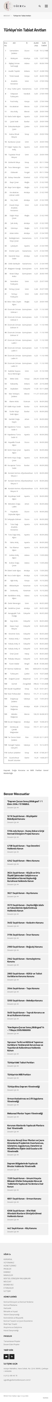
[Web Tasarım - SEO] (45, 1398)
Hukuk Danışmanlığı (11, 1330)
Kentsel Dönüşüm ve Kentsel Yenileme (18, 1302)
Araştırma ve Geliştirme (13, 1327)
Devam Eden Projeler (11, 1344)
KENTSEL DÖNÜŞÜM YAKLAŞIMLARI (17, 1278)
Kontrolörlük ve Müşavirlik (13, 1317)
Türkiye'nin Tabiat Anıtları (22, 16)
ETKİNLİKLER (9, 1288)
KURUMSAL (8, 1259)
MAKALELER (8, 1275)
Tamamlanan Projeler (12, 1341)
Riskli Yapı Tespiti (10, 1324)
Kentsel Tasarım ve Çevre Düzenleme (18, 1321)
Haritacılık (7, 1308)
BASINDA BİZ (9, 1284)
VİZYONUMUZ (9, 1262)
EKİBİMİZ (7, 1272)
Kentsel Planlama (10, 1305)
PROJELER (7, 1268)
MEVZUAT (7, 16)
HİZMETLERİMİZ (10, 1265)
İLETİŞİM (7, 1291)
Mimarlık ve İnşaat (11, 1311)
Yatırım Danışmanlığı (11, 1314)
